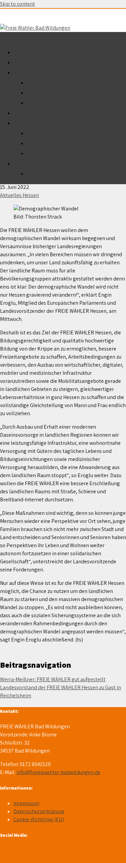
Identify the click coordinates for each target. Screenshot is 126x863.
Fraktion (36, 92)
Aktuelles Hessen (19, 195)
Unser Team (40, 82)
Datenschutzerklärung (39, 811)
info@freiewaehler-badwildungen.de (58, 772)
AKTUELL (24, 62)
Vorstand (37, 102)
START (21, 52)
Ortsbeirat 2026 (45, 153)
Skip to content (17, 3)
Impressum (26, 803)
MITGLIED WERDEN (35, 163)
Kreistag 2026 (43, 143)
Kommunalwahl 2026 (51, 133)
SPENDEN (38, 173)
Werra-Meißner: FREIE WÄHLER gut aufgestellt (53, 679)
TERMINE (24, 113)
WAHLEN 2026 (29, 123)
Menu (6, 36)
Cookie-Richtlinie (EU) (38, 819)
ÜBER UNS (25, 72)
